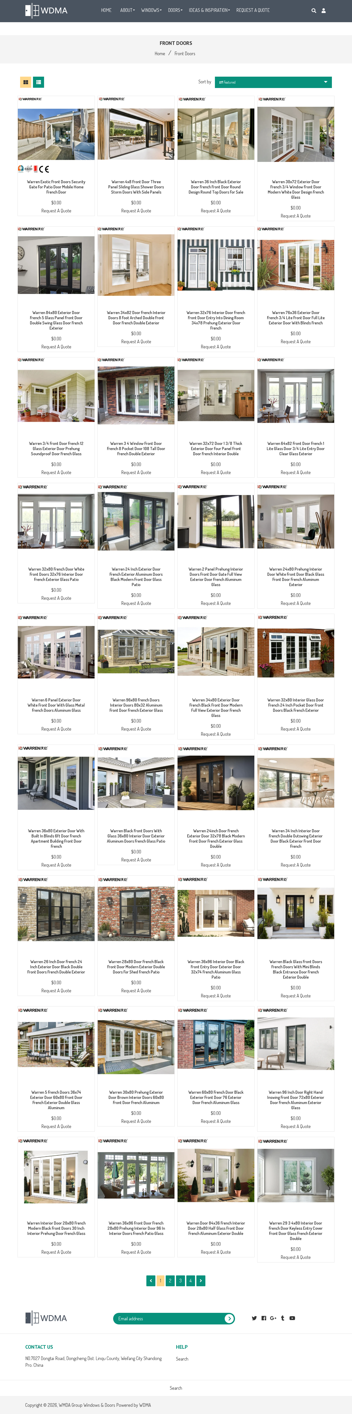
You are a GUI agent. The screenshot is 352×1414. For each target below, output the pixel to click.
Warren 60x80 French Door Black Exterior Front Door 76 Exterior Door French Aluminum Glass (216, 1097)
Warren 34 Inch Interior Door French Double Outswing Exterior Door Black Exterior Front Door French (296, 838)
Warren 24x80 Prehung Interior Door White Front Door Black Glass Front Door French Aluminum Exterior (295, 576)
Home (160, 53)
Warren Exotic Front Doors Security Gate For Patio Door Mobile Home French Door (56, 187)
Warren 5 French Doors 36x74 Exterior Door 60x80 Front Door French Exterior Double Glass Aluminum (56, 1100)
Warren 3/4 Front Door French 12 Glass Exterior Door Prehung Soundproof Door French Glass (56, 448)
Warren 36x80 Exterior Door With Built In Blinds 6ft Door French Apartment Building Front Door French (56, 838)
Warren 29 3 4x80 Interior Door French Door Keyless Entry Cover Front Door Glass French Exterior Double (296, 1230)
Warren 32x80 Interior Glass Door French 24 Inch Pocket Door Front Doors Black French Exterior (295, 705)
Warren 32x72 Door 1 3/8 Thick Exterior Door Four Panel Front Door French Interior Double (215, 448)
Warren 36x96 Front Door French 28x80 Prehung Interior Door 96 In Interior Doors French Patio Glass (136, 1228)
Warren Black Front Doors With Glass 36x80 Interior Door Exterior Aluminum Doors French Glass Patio (136, 836)
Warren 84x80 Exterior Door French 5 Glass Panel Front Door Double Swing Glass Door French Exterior (56, 320)
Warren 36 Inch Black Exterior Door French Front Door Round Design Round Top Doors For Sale (216, 187)
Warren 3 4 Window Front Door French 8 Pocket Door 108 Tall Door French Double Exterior (136, 448)
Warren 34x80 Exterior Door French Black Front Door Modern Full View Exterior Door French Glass (215, 707)
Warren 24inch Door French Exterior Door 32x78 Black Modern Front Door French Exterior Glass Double (216, 838)
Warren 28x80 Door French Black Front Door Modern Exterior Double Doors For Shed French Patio (136, 966)
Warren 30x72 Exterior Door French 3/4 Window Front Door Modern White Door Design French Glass (296, 189)
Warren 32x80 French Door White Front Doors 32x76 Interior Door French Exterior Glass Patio (56, 574)
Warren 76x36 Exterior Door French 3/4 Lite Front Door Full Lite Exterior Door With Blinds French (296, 317)
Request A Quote (56, 210)
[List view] (38, 82)
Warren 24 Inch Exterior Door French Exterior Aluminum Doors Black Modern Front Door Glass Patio (136, 576)
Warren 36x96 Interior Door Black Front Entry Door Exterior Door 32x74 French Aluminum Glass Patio (216, 969)
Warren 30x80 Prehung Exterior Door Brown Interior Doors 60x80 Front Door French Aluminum (136, 1097)
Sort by (204, 81)
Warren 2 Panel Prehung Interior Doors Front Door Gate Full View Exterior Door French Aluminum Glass (216, 576)
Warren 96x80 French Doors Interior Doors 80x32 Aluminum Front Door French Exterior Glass (136, 705)
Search (182, 1359)
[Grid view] (25, 82)
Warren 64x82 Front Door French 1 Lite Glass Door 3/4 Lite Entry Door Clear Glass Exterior (296, 448)
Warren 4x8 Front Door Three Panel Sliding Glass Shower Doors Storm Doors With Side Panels (136, 187)
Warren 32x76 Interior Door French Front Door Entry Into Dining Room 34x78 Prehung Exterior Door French (216, 320)
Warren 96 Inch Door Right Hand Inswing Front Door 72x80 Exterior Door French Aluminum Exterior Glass (295, 1100)
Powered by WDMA (133, 1405)
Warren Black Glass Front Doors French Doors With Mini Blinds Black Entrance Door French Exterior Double (296, 969)
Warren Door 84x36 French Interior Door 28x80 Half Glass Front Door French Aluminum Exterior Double (216, 1228)
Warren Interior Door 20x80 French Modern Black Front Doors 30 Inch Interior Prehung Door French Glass (56, 1228)
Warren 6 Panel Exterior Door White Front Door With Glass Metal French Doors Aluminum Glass (56, 705)
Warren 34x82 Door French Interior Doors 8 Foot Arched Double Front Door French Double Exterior (136, 317)
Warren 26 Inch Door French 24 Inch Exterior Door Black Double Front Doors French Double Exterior (56, 966)
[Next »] (200, 1280)
